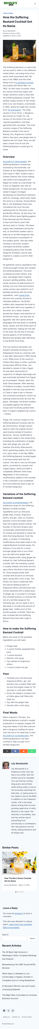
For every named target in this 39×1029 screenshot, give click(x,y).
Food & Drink (8, 13)
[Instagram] (13, 1011)
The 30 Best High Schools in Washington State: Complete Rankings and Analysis (19, 955)
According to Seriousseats (15, 161)
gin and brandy (14, 110)
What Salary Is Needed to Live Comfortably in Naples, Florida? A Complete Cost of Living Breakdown (18, 977)
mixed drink (24, 295)
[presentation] (19, 863)
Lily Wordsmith (10, 31)
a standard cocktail (24, 82)
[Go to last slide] (5, 871)
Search (5, 934)
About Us (6, 1017)
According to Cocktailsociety (16, 735)
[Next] (33, 871)
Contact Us (16, 1017)
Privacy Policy (27, 1017)
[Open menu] (35, 3)
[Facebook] (4, 1011)
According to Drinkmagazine (15, 502)
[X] (8, 1011)
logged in (19, 913)
